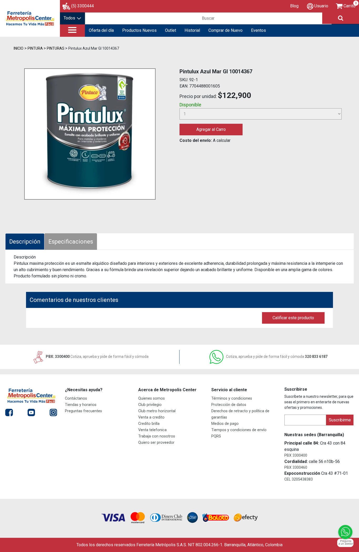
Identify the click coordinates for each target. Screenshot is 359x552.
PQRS (216, 436)
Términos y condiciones (231, 398)
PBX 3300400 (295, 455)
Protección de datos (228, 405)
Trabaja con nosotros (156, 436)
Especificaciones (70, 241)
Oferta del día (101, 30)
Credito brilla (149, 423)
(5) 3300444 (82, 5)
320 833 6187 (276, 356)
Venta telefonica (152, 430)
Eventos (258, 30)
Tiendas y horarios (80, 405)
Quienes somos (151, 398)
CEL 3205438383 (298, 479)
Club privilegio (150, 405)
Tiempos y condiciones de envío (238, 430)
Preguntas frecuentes (83, 411)
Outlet (170, 30)
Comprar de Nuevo (225, 30)
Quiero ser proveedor (156, 442)
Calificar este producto (293, 317)
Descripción (24, 241)
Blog (294, 5)
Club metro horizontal (157, 411)
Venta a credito (151, 417)
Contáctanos (76, 398)
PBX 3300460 (295, 467)
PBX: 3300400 (96, 356)
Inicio (18, 48)
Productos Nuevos (139, 30)
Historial (192, 30)
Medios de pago (225, 423)
